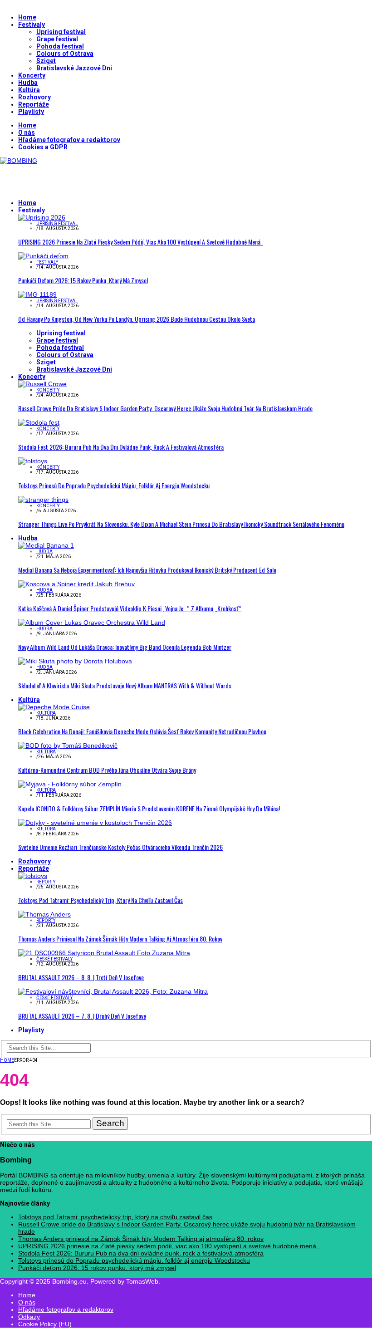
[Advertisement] (106, 177)
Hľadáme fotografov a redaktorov (69, 139)
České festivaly (54, 958)
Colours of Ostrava (64, 53)
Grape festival (57, 39)
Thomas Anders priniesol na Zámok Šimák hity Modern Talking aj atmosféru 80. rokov (120, 938)
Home (27, 17)
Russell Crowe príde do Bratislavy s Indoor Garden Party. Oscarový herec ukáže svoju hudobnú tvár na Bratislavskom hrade (165, 408)
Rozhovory (34, 97)
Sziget (46, 60)
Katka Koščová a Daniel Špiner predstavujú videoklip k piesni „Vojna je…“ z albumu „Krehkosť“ (129, 608)
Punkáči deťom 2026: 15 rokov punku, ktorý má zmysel (83, 280)
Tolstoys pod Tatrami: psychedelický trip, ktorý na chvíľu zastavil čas (100, 900)
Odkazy (29, 1316)
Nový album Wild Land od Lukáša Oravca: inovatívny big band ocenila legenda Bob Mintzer (124, 647)
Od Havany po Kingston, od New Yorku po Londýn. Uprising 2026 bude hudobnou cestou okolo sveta (136, 319)
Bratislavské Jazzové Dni (74, 68)
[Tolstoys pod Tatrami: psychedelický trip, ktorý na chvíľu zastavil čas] (32, 875)
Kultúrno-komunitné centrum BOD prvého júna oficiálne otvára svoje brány (107, 770)
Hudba (28, 82)
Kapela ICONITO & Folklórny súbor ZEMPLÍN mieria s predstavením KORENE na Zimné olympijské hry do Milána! (149, 808)
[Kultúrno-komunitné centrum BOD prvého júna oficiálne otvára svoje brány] (67, 745)
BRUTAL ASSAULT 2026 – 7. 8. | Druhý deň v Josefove (82, 1015)
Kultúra (29, 89)
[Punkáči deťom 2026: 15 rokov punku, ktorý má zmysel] (43, 256)
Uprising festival (61, 31)
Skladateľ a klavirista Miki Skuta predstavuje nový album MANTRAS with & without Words (124, 685)
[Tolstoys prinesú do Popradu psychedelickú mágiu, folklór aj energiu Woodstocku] (32, 461)
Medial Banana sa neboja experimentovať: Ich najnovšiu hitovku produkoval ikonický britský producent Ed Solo (147, 569)
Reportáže (33, 104)
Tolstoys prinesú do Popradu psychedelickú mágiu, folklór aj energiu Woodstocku (114, 485)
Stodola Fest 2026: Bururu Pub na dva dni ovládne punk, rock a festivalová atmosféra (121, 446)
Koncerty (31, 75)
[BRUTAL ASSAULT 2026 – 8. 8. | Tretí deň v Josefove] (104, 952)
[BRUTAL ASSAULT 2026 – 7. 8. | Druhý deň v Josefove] (113, 991)
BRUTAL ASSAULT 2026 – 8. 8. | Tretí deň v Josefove (81, 977)
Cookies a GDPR (43, 147)
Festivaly (31, 24)
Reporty (45, 881)
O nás (26, 132)
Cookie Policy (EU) (45, 1324)
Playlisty (31, 111)
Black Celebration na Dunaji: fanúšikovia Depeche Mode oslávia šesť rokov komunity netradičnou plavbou (142, 731)
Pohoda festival (60, 46)
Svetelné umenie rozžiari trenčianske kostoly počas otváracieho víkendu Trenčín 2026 (120, 847)
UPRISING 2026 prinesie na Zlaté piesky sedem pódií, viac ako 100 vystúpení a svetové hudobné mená (140, 241)
